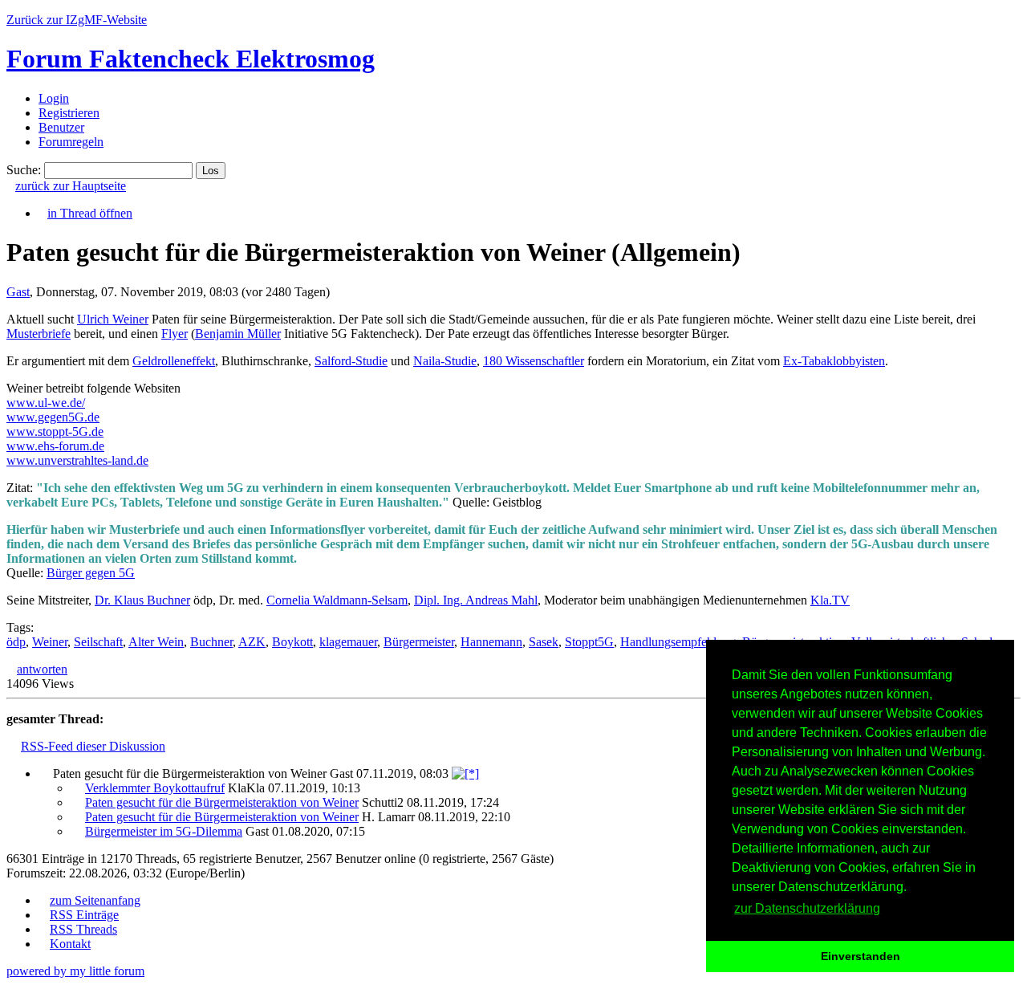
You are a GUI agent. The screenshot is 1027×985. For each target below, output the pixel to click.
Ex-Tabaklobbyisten (834, 361)
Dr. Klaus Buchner (142, 600)
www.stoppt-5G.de (55, 431)
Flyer (174, 333)
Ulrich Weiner (112, 319)
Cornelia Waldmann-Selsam (337, 600)
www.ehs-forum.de (55, 446)
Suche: (23, 170)
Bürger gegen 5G (91, 573)
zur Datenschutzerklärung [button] (807, 908)
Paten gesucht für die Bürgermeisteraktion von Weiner (222, 802)
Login (54, 98)
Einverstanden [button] (860, 956)
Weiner (49, 642)
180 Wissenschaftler (533, 361)
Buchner (211, 642)
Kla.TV (830, 600)
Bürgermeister (419, 642)
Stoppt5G (589, 642)
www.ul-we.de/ (45, 402)
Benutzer (61, 127)
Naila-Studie (445, 361)
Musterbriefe (38, 333)
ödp (16, 642)
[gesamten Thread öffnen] (465, 773)
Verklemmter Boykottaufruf (155, 788)
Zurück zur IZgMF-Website (76, 19)
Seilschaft (98, 642)
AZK (252, 642)
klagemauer (348, 642)
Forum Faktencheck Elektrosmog (190, 58)
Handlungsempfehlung (678, 642)
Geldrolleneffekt (173, 361)
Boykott (292, 642)
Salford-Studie (351, 361)
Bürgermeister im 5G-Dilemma (163, 831)
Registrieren (69, 113)
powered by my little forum (75, 971)
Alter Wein (156, 642)
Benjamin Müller (238, 333)
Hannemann (491, 642)
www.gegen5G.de (52, 417)
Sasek (543, 642)
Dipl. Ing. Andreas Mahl (476, 600)
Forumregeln (71, 142)
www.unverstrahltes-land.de (77, 460)
